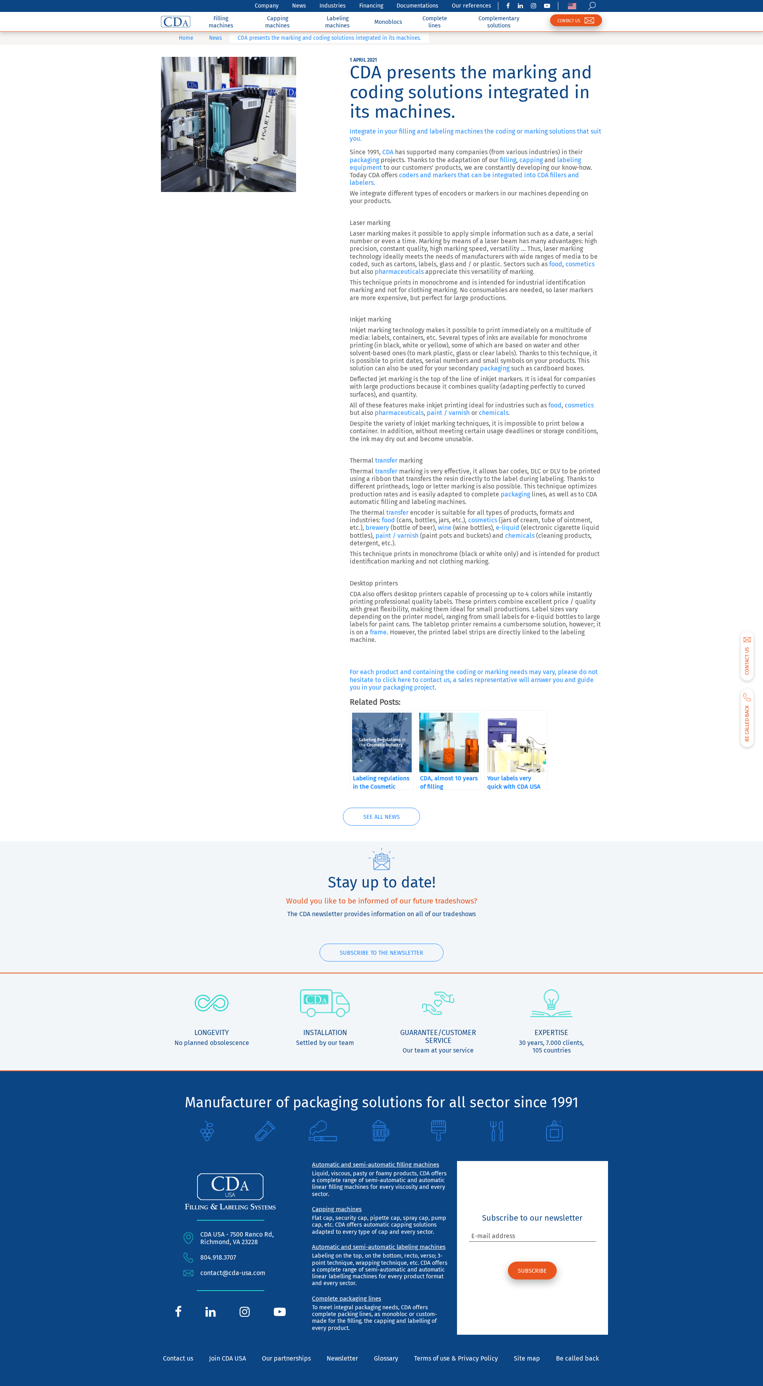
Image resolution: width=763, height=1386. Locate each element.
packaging (364, 160)
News (299, 5)
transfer (386, 460)
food (555, 264)
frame (378, 632)
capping (531, 160)
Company (267, 5)
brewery (377, 527)
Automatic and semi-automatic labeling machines (378, 1246)
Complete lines (434, 22)
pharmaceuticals (399, 271)
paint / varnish (448, 413)
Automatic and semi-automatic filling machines (375, 1164)
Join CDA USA (227, 1358)
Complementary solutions (498, 22)
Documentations (417, 5)
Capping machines (277, 22)
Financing (371, 5)
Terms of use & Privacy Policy (456, 1358)
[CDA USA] (175, 21)
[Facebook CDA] (508, 6)
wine (444, 527)
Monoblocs (388, 22)
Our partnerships (286, 1358)
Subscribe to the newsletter (381, 953)
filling (507, 160)
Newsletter (342, 1358)
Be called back (577, 1358)
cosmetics (580, 264)
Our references (471, 5)
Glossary (386, 1358)
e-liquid (506, 527)
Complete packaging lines (346, 1298)
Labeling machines (337, 22)
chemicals (493, 413)
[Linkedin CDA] (520, 6)
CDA (387, 152)
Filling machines (221, 22)
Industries (333, 5)
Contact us (178, 1358)
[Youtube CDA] (547, 6)
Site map (527, 1358)
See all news (381, 817)
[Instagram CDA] (533, 6)
